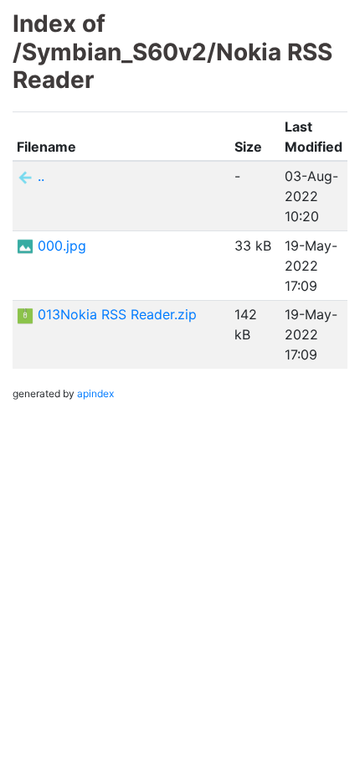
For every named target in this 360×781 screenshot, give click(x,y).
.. (41, 176)
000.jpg (62, 245)
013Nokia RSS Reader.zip (117, 314)
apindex (95, 393)
